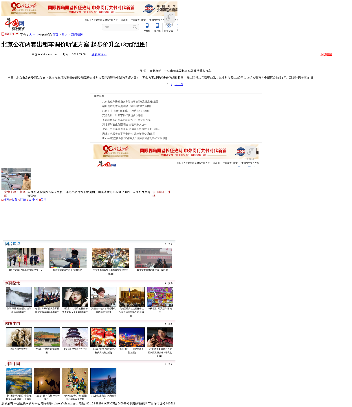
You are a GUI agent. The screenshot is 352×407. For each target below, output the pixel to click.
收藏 (14, 199)
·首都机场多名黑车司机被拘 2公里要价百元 (126, 120)
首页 (55, 34)
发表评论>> (99, 54)
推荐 (6, 199)
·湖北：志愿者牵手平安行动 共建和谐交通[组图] (128, 133)
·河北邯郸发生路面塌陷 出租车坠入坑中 (124, 124)
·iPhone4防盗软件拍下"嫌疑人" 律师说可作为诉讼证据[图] (134, 138)
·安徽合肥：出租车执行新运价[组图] (122, 115)
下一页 (179, 84)
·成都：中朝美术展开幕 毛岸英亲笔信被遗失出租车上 (131, 129)
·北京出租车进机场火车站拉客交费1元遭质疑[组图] (130, 101)
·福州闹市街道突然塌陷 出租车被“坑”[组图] (126, 106)
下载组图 (326, 54)
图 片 (64, 34)
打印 (23, 199)
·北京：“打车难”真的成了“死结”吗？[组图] (125, 110)
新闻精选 (77, 34)
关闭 (44, 199)
